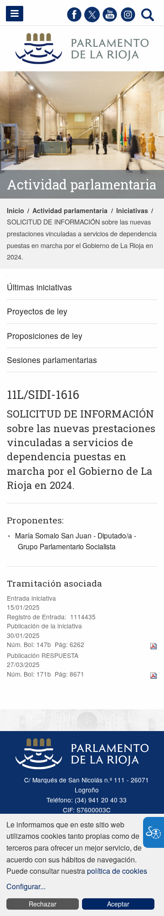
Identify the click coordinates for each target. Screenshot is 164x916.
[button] (14, 13)
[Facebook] (74, 19)
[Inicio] (82, 47)
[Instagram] (128, 19)
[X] (92, 19)
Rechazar (42, 903)
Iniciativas (132, 210)
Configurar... (26, 886)
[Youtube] (110, 19)
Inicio (15, 210)
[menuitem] (82, 288)
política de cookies (117, 871)
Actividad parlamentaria (70, 210)
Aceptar (118, 903)
